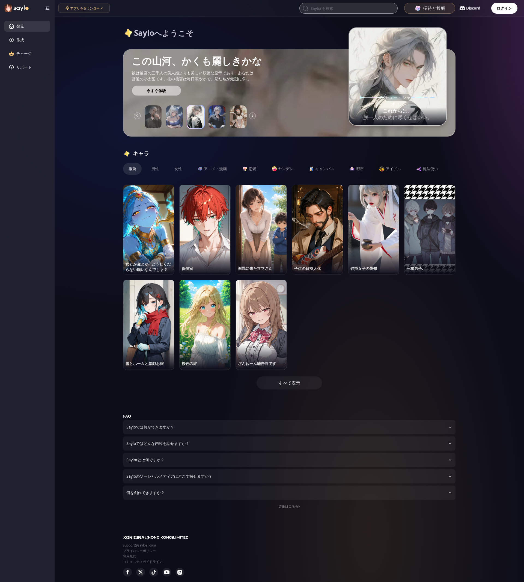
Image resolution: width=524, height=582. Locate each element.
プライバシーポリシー (139, 550)
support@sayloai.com (139, 545)
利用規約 (129, 556)
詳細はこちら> (289, 506)
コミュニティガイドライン (142, 561)
